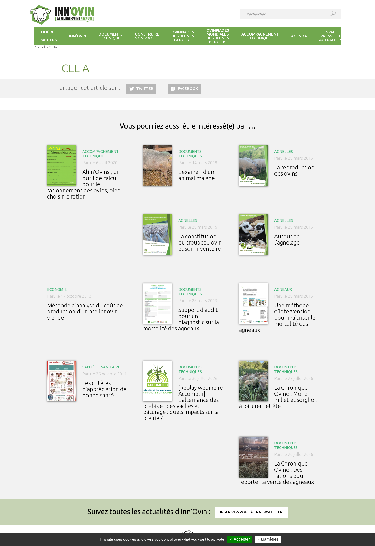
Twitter (144, 88)
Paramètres (268, 539)
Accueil (39, 47)
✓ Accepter (240, 539)
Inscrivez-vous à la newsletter (251, 512)
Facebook (188, 88)
